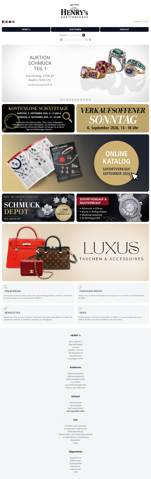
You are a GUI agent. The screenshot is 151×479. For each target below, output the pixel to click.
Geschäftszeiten (75, 344)
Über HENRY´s (75, 341)
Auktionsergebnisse (75, 376)
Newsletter (75, 440)
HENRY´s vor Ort (75, 350)
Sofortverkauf (76, 402)
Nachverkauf (75, 405)
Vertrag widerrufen (75, 411)
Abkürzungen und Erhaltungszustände (75, 434)
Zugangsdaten (75, 463)
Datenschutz (75, 469)
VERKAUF (124, 29)
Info (75, 419)
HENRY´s (26, 29)
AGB (76, 472)
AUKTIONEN (75, 29)
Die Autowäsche (75, 353)
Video (75, 443)
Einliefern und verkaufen (75, 426)
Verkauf (75, 396)
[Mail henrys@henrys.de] (10, 22)
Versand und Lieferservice (75, 428)
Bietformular (75, 460)
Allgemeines (75, 451)
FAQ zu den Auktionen (75, 387)
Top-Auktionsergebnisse (75, 385)
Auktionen (75, 367)
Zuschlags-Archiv (75, 358)
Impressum (75, 466)
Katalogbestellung (75, 431)
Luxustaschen (75, 356)
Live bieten (75, 382)
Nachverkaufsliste (75, 408)
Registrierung (75, 458)
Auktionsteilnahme (76, 373)
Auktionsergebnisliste (75, 379)
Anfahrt (75, 347)
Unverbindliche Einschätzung (75, 437)
